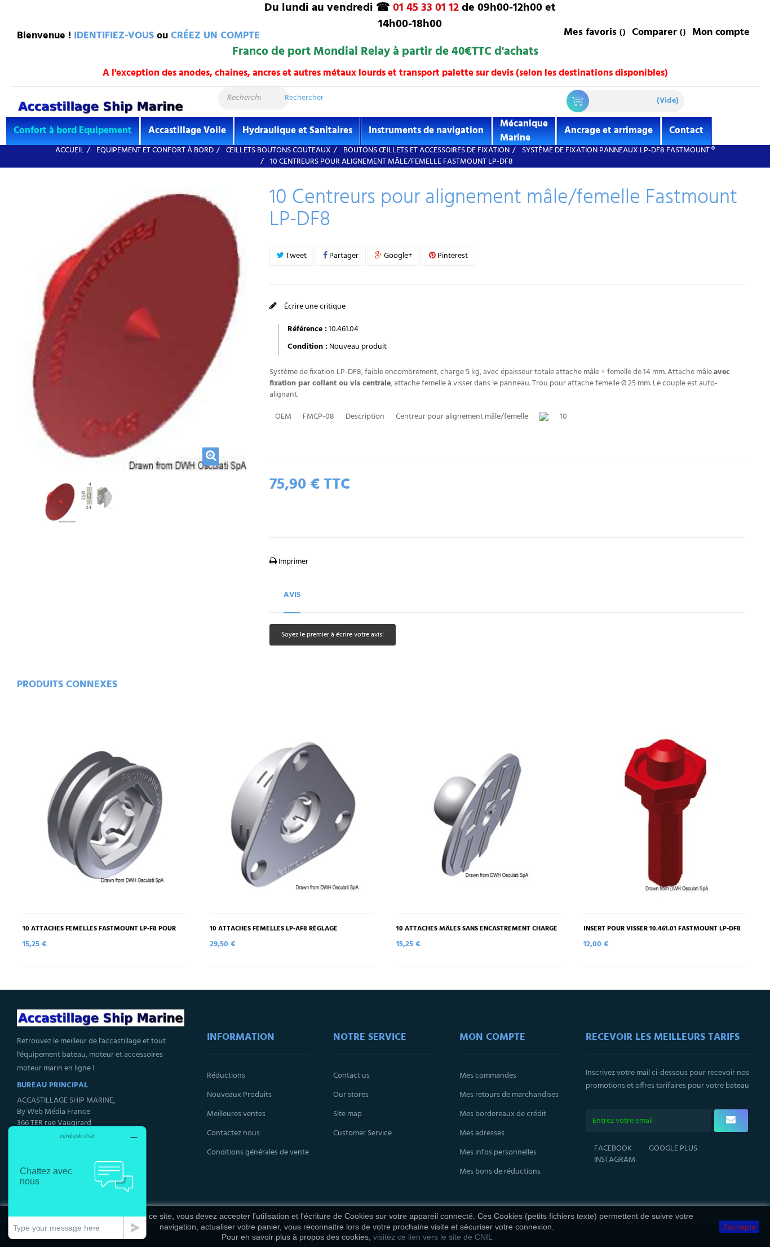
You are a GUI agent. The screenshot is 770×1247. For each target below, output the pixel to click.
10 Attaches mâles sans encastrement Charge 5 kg (476, 932)
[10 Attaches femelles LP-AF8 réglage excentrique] (292, 815)
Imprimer (292, 561)
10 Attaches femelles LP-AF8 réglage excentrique (274, 932)
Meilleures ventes (236, 1114)
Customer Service (362, 1133)
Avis (292, 595)
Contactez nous (233, 1133)
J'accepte (739, 1226)
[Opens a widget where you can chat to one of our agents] (77, 1182)
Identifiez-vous (114, 36)
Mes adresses (482, 1133)
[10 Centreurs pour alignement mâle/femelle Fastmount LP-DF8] (60, 502)
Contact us (351, 1075)
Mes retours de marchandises (509, 1094)
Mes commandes (487, 1075)
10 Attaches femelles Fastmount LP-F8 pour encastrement (99, 932)
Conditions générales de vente (258, 1152)
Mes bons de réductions (500, 1171)
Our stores (351, 1094)
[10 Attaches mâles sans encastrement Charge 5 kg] (478, 815)
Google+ (397, 255)
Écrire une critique (314, 306)
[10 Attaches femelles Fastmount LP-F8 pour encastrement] (105, 815)
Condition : (307, 347)
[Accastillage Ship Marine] (100, 106)
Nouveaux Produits (239, 1094)
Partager (343, 255)
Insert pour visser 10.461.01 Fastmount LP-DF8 (662, 929)
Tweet (295, 255)
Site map (347, 1114)
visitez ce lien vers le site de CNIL (433, 1236)
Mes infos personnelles (498, 1152)
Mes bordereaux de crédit (502, 1114)
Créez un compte (215, 36)
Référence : (307, 329)
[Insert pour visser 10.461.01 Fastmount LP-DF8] (665, 815)
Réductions (226, 1075)
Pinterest (452, 255)
